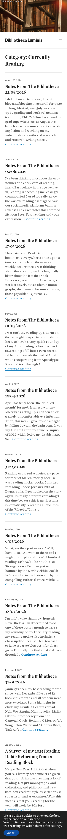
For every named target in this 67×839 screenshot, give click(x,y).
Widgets (60, 44)
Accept (11, 832)
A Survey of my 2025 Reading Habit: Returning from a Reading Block (32, 756)
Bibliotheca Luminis (23, 40)
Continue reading (18, 144)
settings (56, 826)
